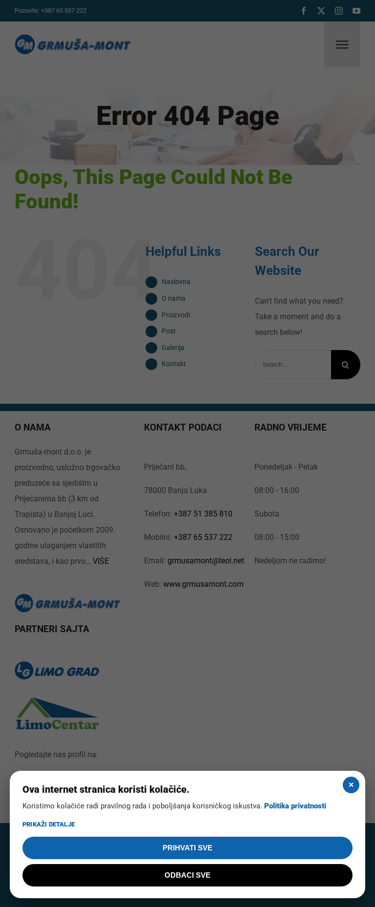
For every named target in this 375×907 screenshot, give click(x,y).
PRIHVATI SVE (187, 848)
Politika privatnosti (295, 806)
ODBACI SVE (187, 875)
